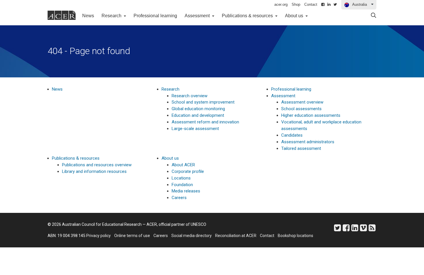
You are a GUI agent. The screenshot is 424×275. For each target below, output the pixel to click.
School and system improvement (203, 102)
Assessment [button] (198, 15)
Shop (296, 4)
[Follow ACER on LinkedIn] (329, 4)
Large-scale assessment (195, 128)
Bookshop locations (295, 235)
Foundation (182, 184)
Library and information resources (94, 171)
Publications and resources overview (97, 164)
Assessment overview (302, 102)
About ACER (183, 164)
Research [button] (112, 15)
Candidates (292, 135)
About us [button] (294, 15)
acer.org (281, 4)
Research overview (189, 95)
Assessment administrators (307, 141)
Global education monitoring (198, 108)
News (90, 15)
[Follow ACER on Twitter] (335, 4)
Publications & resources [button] (248, 15)
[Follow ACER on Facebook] (322, 4)
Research (170, 89)
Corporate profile (188, 171)
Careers (179, 197)
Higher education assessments (310, 115)
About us (170, 158)
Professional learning (155, 15)
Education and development (198, 115)
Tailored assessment (301, 148)
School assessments (301, 108)
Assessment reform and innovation (205, 122)
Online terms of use (132, 235)
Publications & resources (76, 158)
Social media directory (191, 235)
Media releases (186, 191)
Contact (310, 4)
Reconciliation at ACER (235, 235)
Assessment (283, 95)
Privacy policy (98, 235)
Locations (181, 178)
